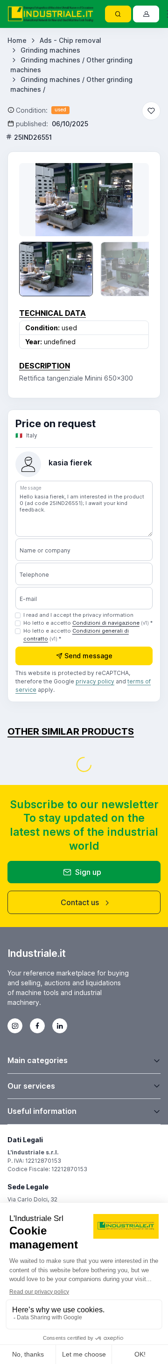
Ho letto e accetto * (88, 623)
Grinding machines (50, 50)
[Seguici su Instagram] (14, 1025)
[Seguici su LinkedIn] (59, 1025)
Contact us (80, 902)
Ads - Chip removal (70, 40)
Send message (88, 656)
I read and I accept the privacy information (78, 615)
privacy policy (95, 681)
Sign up (88, 872)
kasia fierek (70, 462)
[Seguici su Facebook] (37, 1025)
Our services (31, 1086)
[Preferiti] (151, 111)
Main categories (37, 1060)
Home (17, 40)
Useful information (42, 1111)
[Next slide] (132, 199)
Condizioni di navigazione (106, 623)
